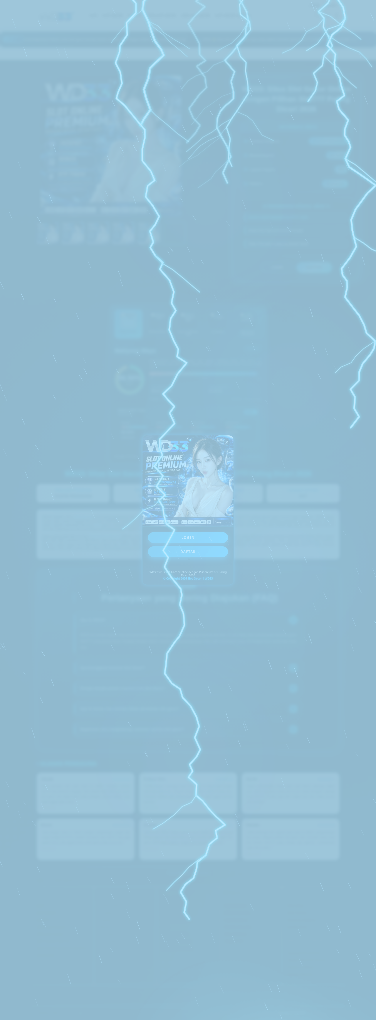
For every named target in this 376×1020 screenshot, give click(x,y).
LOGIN (188, 537)
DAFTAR (188, 551)
